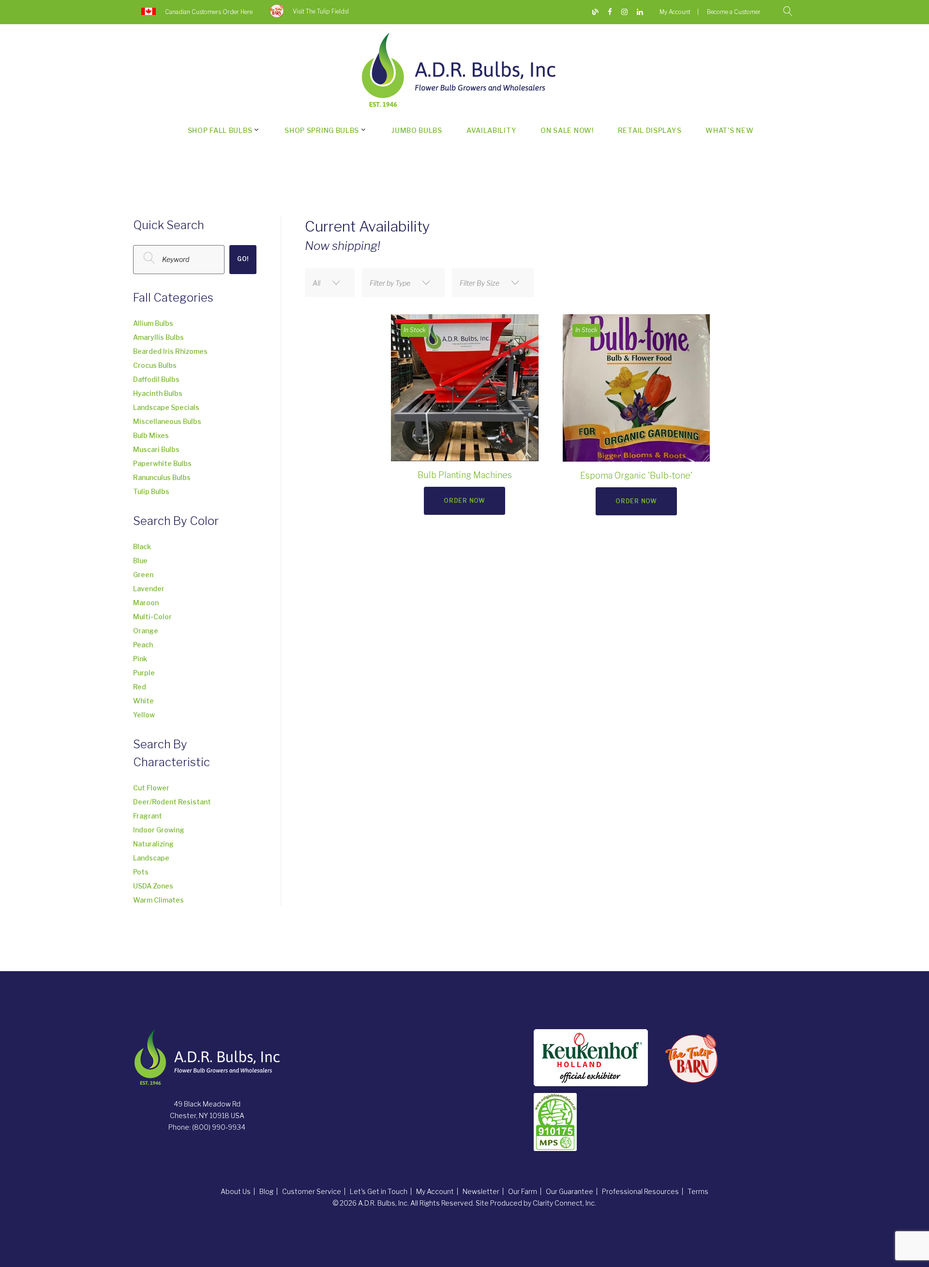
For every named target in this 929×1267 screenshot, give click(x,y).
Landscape (151, 858)
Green (143, 574)
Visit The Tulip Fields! (321, 11)
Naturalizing (153, 844)
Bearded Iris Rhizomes (170, 351)
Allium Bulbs (153, 323)
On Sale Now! (566, 130)
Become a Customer (734, 11)
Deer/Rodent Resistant (172, 802)
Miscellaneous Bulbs (167, 421)
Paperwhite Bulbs (162, 463)
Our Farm (522, 1191)
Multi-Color (152, 616)
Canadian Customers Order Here (209, 11)
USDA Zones (153, 886)
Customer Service (311, 1191)
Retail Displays (650, 130)
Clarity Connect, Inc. (564, 1203)
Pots (141, 872)
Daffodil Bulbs (156, 379)
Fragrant (147, 816)
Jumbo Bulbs (416, 130)
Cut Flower (151, 788)
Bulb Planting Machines (465, 475)
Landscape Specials (166, 407)
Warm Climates (158, 900)
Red (139, 687)
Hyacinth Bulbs (157, 393)
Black (142, 546)
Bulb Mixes (151, 435)
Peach (143, 645)
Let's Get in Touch (378, 1191)
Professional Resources (640, 1191)
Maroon (146, 602)
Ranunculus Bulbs (162, 477)
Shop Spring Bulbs (322, 130)
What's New (729, 130)
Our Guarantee (569, 1191)
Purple (144, 673)
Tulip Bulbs (151, 491)
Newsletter (481, 1191)
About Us (236, 1191)
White (143, 701)
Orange (145, 630)
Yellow (144, 715)
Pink (140, 659)
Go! (243, 258)
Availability (491, 130)
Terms (698, 1191)
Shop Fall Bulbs (220, 130)
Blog (266, 1191)
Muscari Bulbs (156, 449)
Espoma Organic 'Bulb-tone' (636, 475)
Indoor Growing (158, 830)
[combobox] (330, 282)
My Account (674, 11)
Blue (140, 560)
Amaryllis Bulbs (158, 337)
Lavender (149, 588)
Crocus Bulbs (155, 365)
